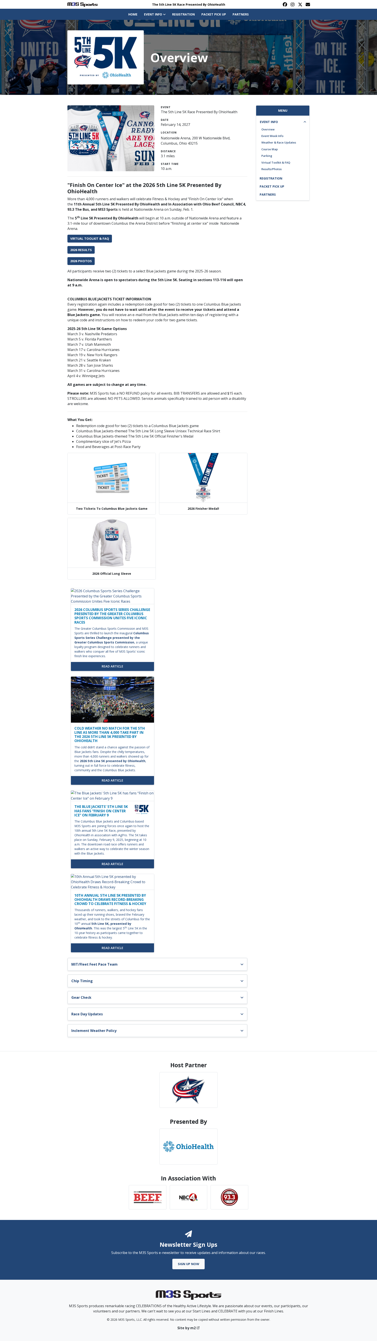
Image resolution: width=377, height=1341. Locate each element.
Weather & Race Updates (278, 142)
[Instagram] (292, 4)
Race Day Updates (87, 1014)
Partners (241, 14)
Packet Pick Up (213, 14)
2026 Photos (81, 261)
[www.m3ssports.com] (188, 1296)
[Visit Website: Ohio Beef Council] (147, 1197)
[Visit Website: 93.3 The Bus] (229, 1197)
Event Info (269, 122)
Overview (267, 129)
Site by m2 (186, 1328)
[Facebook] (284, 4)
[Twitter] (300, 4)
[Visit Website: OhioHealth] (188, 1147)
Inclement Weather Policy (94, 1030)
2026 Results (81, 250)
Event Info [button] (153, 14)
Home (132, 14)
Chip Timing (82, 980)
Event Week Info (272, 136)
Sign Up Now (188, 1264)
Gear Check (81, 997)
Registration (183, 14)
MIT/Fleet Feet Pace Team (94, 964)
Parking (266, 156)
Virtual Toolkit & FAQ (89, 238)
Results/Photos (271, 169)
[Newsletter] (307, 4)
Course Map (269, 149)
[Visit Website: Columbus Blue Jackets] (188, 1090)
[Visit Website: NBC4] (188, 1197)
